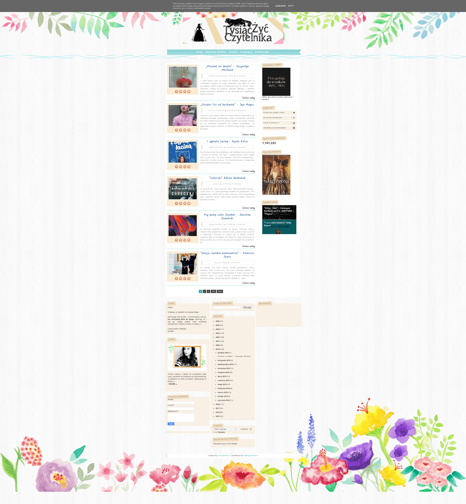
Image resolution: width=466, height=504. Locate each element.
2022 (218, 337)
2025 (218, 325)
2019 (218, 349)
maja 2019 (222, 384)
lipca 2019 (222, 376)
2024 (218, 329)
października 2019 (226, 364)
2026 (218, 321)
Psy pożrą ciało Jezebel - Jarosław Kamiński (227, 217)
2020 (218, 345)
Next (220, 291)
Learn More (280, 6)
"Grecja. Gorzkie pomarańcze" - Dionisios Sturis (227, 255)
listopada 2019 (224, 360)
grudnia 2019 (223, 353)
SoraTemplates (223, 455)
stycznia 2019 (224, 400)
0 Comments (241, 76)
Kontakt (233, 51)
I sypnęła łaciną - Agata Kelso (227, 141)
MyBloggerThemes (251, 455)
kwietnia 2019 (224, 388)
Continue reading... (248, 97)
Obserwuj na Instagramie (274, 128)
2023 (218, 333)
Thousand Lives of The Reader (225, 444)
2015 (218, 416)
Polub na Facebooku (272, 118)
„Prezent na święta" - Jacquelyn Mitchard (227, 68)
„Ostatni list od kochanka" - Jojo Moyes (227, 104)
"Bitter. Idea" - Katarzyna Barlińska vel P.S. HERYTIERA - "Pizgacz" (279, 211)
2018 (218, 404)
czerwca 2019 (224, 380)
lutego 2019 (223, 396)
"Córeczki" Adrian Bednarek (227, 178)
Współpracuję (261, 51)
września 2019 (224, 368)
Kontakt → (173, 383)
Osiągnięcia (246, 51)
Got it (291, 6)
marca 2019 (223, 392)
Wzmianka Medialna (216, 51)
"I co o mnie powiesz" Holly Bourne (277, 224)
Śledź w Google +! (271, 123)
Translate (221, 432)
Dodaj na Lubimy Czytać (274, 112)
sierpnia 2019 (224, 372)
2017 (218, 408)
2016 (218, 412)
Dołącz (199, 51)
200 (213, 291)
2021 (218, 341)
